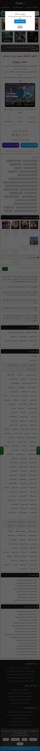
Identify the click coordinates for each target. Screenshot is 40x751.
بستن (20, 27)
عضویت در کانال (20, 21)
